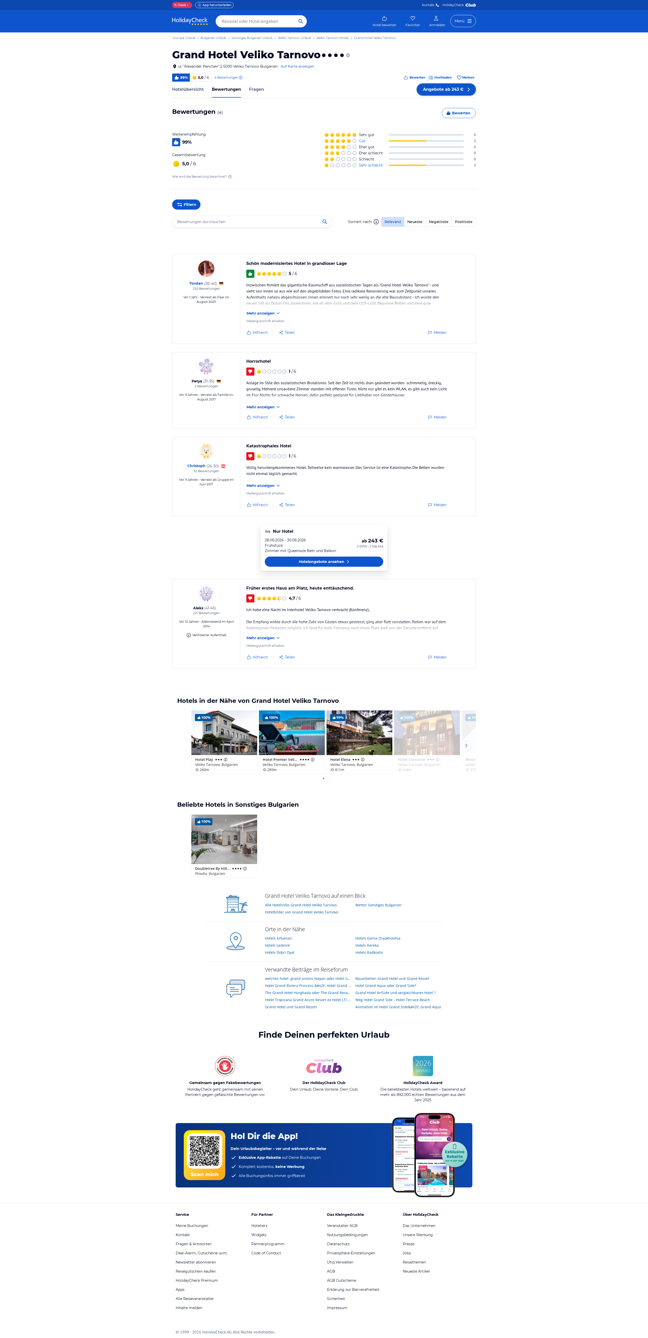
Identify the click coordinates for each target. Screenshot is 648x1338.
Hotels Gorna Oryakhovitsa (377, 938)
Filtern (190, 204)
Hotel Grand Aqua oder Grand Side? (385, 985)
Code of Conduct (266, 1253)
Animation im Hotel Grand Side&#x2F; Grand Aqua (398, 1006)
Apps (180, 1289)
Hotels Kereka (367, 945)
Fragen (256, 89)
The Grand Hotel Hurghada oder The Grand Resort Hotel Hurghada (308, 992)
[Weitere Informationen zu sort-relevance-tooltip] (376, 222)
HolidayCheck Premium (197, 1280)
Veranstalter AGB (342, 1225)
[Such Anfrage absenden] (301, 21)
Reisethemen (414, 1262)
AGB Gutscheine (341, 1280)
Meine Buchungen (192, 1225)
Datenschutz (338, 1244)
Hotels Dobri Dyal (279, 952)
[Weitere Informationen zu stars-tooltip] (347, 55)
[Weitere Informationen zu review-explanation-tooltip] (240, 78)
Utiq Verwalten (340, 1262)
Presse (408, 1244)
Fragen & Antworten (194, 1244)
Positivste (464, 221)
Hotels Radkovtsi (369, 952)
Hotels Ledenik (277, 945)
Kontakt (428, 5)
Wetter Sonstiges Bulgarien (378, 905)
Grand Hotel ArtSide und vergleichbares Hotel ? (395, 992)
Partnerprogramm (268, 1244)
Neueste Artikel (416, 1271)
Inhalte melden (189, 1308)
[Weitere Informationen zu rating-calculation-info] (230, 177)
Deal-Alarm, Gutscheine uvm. (202, 1253)
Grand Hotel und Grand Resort (291, 1006)
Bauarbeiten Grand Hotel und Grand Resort (392, 978)
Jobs (407, 1253)
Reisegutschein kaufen (196, 1271)
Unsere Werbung (418, 1235)
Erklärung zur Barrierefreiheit (353, 1289)
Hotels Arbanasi (278, 938)
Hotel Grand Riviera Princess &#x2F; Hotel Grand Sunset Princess (308, 985)
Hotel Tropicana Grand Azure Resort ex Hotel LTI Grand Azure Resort (308, 999)
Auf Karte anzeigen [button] (297, 66)
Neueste (414, 221)
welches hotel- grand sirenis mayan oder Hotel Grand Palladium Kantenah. (308, 978)
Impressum (337, 1308)
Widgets (259, 1235)
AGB (331, 1271)
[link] (384, 21)
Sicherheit (336, 1298)
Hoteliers (259, 1225)
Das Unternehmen (419, 1225)
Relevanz (392, 221)
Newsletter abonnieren (196, 1262)
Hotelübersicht (188, 89)
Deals (180, 5)
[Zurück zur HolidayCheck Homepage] (190, 21)
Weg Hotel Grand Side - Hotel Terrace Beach (392, 999)
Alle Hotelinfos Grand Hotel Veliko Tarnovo (301, 905)
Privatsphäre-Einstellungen (351, 1253)
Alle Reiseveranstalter (195, 1298)
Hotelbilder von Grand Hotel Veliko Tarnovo (301, 912)
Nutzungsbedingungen (347, 1235)
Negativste (439, 221)
